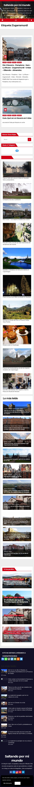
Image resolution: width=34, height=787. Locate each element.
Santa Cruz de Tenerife (15, 633)
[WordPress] (9, 659)
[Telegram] (21, 659)
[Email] (15, 659)
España (4, 62)
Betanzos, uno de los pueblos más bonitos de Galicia (15, 620)
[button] (28, 20)
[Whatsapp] (5, 659)
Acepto (17, 783)
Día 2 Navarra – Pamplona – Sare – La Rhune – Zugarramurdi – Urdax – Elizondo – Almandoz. (16, 67)
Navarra (19, 62)
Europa (9, 62)
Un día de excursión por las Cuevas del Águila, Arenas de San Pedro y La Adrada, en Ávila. (16, 733)
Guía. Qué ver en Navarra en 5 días (16, 118)
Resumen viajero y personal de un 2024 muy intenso (17, 637)
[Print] (18, 659)
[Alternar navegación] (16, 20)
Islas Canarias (26, 631)
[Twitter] (12, 659)
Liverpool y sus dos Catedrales (12, 199)
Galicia (15, 579)
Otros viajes (6, 157)
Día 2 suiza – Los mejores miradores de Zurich (16, 219)
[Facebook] (2, 659)
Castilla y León (8, 631)
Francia (14, 62)
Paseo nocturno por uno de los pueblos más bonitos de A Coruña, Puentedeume (16, 584)
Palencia (6, 633)
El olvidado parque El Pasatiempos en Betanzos (16, 601)
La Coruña (21, 579)
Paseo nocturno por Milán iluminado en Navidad (17, 297)
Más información (8, 783)
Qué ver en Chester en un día (16, 702)
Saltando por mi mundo (17, 5)
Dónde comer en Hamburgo (11, 345)
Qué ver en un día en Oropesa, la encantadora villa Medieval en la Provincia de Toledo (20, 671)
